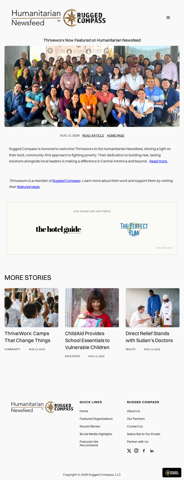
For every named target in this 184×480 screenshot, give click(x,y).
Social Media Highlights (96, 434)
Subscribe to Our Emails (143, 434)
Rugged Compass (66, 180)
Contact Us (135, 426)
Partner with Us (137, 441)
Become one (165, 247)
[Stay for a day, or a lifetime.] (58, 233)
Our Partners (136, 418)
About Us (133, 411)
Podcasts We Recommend (89, 443)
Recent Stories (90, 426)
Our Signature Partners (92, 211)
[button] (168, 17)
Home (84, 411)
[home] (62, 17)
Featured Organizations (96, 418)
